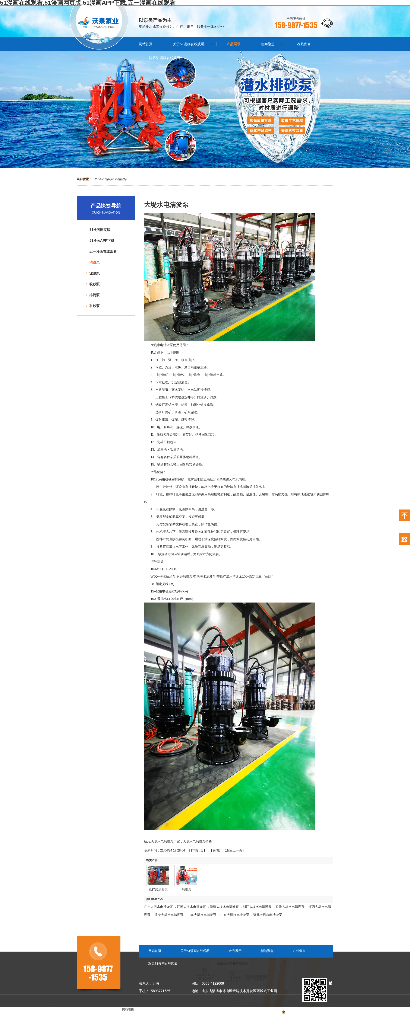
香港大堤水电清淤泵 (290, 906)
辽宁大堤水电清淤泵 (169, 915)
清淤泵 (122, 179)
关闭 (215, 850)
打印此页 (197, 850)
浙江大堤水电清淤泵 (257, 906)
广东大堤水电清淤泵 (158, 906)
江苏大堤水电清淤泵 (191, 906)
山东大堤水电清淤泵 (201, 915)
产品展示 (108, 179)
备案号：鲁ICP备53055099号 (291, 1013)
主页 (95, 179)
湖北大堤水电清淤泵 (267, 915)
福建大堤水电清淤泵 (224, 906)
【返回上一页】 (234, 850)
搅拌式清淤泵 (158, 889)
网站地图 (327, 1013)
